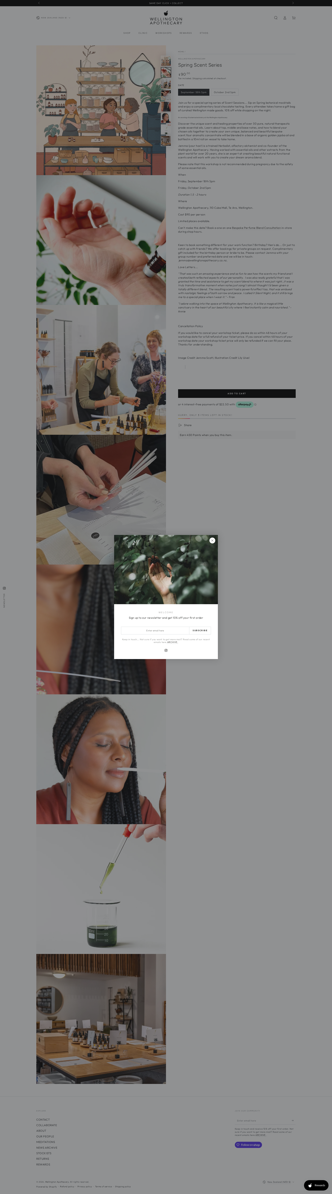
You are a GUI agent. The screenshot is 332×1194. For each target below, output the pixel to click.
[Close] (212, 540)
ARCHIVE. (172, 642)
